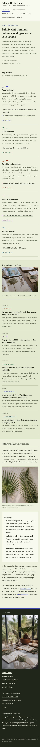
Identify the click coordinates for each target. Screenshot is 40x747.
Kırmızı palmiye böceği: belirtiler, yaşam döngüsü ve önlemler (19, 313)
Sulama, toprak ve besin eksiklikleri (15, 148)
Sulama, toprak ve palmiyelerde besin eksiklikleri (18, 368)
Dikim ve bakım (8, 13)
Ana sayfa (6, 10)
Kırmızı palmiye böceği (10, 696)
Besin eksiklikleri (7, 704)
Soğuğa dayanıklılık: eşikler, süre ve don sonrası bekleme (19, 341)
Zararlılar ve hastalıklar (11, 164)
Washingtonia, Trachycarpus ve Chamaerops (19, 116)
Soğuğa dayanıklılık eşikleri (11, 700)
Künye (19, 17)
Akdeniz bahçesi (8, 17)
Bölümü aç (6, 120)
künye (36, 739)
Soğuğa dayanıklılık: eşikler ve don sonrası (18, 215)
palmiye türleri (25, 588)
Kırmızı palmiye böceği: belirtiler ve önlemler (19, 183)
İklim (29, 13)
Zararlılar (20, 13)
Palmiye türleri (18, 10)
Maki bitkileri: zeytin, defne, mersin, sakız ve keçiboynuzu (20, 421)
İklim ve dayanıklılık (10, 199)
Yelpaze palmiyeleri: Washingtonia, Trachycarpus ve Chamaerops (17, 396)
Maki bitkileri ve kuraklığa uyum (14, 248)
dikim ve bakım (22, 594)
